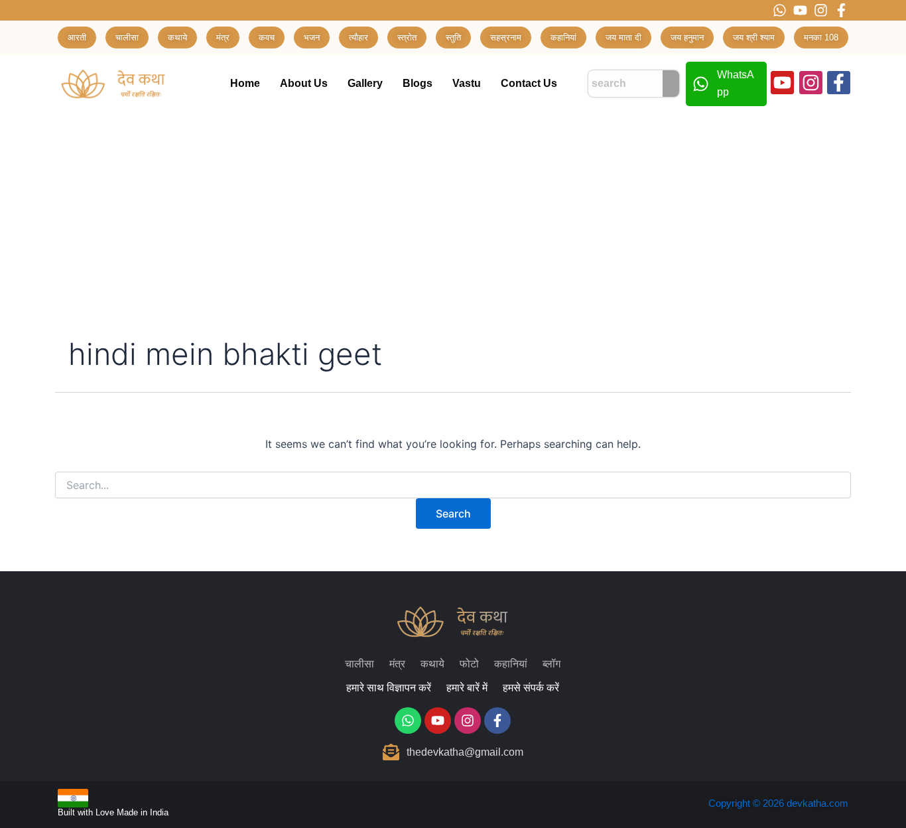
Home (245, 83)
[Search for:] (453, 485)
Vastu (466, 83)
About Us (304, 83)
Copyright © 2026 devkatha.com (778, 803)
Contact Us (529, 83)
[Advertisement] (453, 212)
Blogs (417, 83)
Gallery (365, 83)
